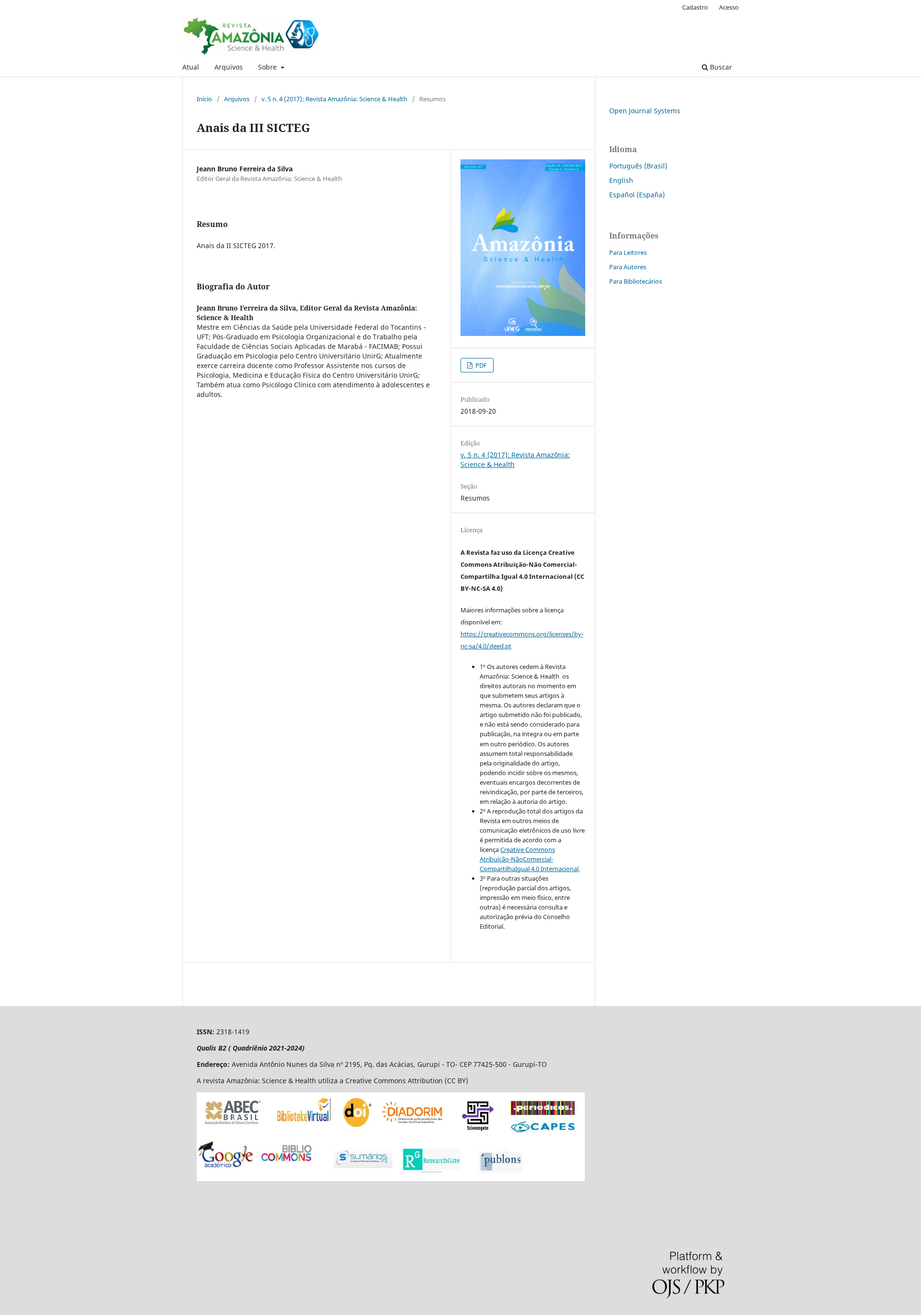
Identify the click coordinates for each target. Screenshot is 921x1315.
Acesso (729, 7)
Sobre (268, 67)
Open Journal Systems (644, 110)
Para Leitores (628, 252)
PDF (480, 365)
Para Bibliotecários (635, 281)
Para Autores (627, 267)
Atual (190, 67)
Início (204, 99)
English (621, 180)
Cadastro (695, 7)
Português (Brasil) (638, 165)
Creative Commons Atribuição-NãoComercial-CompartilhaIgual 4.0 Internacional (529, 859)
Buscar (720, 67)
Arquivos (228, 67)
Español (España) (637, 194)
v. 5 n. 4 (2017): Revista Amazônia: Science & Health (334, 99)
